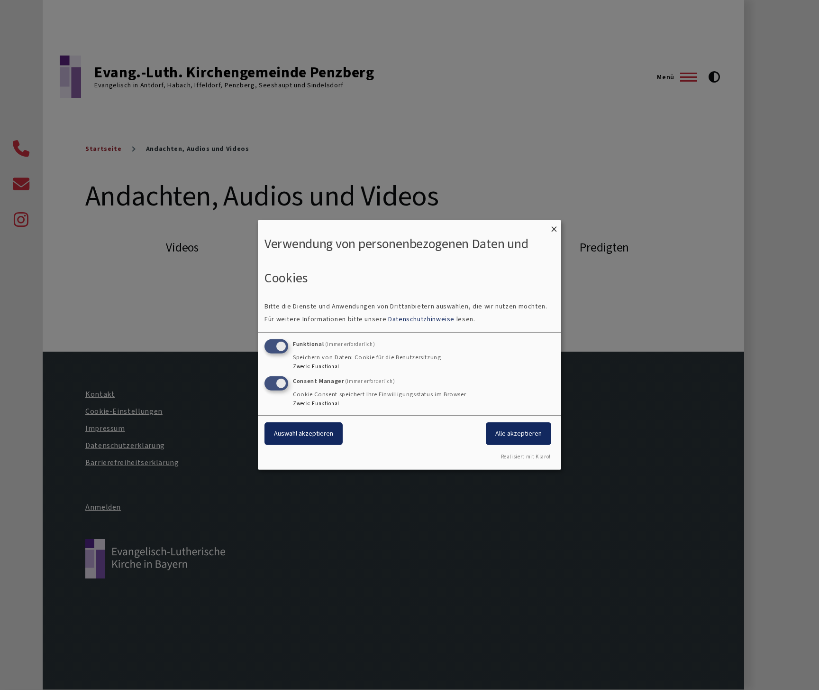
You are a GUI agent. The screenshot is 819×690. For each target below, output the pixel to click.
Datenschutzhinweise (421, 319)
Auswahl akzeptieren (303, 433)
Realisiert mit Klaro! (526, 456)
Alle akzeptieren (518, 433)
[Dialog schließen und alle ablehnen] (554, 226)
